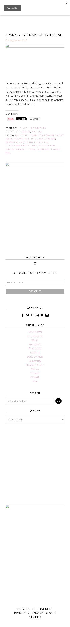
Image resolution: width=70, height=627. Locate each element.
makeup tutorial (26, 149)
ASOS (35, 340)
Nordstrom (35, 344)
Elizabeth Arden (45, 139)
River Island (35, 348)
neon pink (44, 149)
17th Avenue (41, 609)
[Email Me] (47, 315)
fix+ (46, 142)
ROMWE (35, 377)
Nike (34, 381)
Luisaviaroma (34, 336)
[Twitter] (27, 315)
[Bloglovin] (42, 315)
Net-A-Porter (35, 331)
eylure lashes (34, 142)
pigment (56, 149)
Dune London (35, 356)
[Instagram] (37, 315)
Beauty (26, 132)
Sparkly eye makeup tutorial (34, 35)
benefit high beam (26, 135)
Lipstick (26, 146)
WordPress (43, 613)
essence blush (15, 142)
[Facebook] (23, 315)
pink (8, 153)
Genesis (35, 617)
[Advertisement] (35, 460)
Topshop (35, 352)
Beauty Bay (35, 360)
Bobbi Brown (46, 135)
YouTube (37, 132)
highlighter (13, 146)
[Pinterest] (32, 315)
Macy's (35, 369)
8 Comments (38, 128)
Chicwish (35, 373)
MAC (34, 146)
